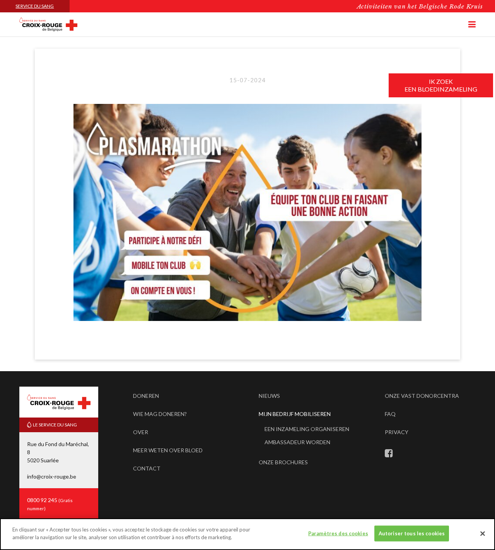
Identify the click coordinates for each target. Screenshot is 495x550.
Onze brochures (283, 462)
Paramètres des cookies (338, 533)
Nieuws (269, 395)
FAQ (390, 414)
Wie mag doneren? (160, 414)
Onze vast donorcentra (422, 395)
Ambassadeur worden (297, 442)
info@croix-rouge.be (51, 476)
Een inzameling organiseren (307, 429)
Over (140, 432)
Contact (146, 468)
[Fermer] (482, 533)
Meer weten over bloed (168, 450)
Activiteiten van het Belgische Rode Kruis (420, 6)
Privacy (396, 432)
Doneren (146, 395)
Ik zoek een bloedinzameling (441, 85)
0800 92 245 (42, 500)
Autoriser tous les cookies (412, 533)
